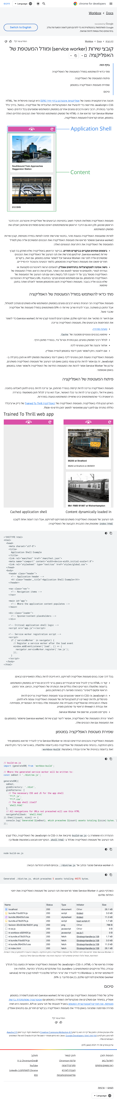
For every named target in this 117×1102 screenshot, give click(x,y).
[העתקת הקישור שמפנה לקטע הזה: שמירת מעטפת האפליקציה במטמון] (53, 732)
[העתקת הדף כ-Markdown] (76, 55)
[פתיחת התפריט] (111, 3)
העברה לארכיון (69, 1070)
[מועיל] (10, 41)
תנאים (110, 1088)
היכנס (7, 3)
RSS (36, 1075)
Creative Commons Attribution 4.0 (56, 1032)
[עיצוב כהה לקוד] (106, 533)
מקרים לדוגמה (69, 1065)
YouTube (34, 1065)
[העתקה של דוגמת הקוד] (110, 533)
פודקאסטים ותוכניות (66, 1075)
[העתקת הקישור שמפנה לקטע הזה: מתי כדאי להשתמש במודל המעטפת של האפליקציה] (26, 294)
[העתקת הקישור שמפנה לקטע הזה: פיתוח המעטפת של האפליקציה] (59, 379)
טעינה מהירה (100, 329)
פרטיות (101, 1088)
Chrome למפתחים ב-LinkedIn (23, 1070)
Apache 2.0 (12, 1032)
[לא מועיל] (6, 41)
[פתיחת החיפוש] (44, 3)
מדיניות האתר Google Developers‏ (81, 1035)
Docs (109, 13)
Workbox (95, 13)
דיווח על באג (107, 1060)
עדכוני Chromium (67, 1060)
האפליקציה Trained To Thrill (40, 403)
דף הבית (109, 41)
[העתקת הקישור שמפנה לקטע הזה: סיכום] (101, 987)
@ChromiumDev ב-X (27, 1060)
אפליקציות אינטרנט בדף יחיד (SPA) (60, 100)
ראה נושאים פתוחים (104, 1065)
